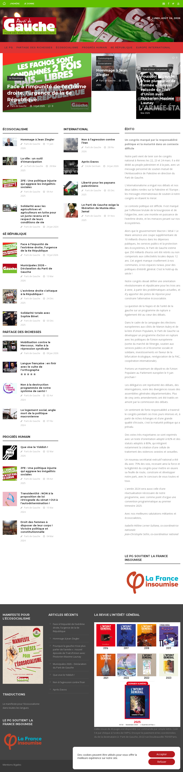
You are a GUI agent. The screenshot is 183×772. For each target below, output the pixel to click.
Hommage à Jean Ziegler (37, 139)
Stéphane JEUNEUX (153, 108)
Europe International (153, 47)
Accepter (162, 754)
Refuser (161, 761)
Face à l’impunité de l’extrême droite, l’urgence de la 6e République (46, 93)
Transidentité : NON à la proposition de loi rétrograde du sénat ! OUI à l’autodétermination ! (39, 498)
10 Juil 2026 (39, 106)
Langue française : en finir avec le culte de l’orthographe (38, 366)
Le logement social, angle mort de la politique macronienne (38, 413)
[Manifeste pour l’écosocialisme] (23, 654)
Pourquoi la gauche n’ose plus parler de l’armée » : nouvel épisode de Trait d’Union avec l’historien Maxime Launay (158, 89)
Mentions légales (12, 764)
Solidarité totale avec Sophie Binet (35, 314)
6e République (122, 47)
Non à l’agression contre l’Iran (69, 682)
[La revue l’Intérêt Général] (137, 674)
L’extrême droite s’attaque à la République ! (39, 292)
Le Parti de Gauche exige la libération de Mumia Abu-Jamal (100, 208)
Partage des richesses (34, 47)
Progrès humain (94, 47)
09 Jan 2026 (52, 353)
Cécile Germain (92, 166)
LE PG (8, 47)
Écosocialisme (67, 47)
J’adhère (15, 3)
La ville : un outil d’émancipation (32, 160)
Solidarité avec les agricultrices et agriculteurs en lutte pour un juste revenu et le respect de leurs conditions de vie (38, 214)
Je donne (29, 3)
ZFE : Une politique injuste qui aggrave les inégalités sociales (38, 184)
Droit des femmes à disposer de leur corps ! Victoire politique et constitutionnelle (37, 527)
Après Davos (90, 161)
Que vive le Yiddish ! (34, 447)
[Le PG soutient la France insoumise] (152, 581)
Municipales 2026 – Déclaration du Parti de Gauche (36, 268)
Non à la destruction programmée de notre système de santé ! (36, 388)
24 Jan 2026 (112, 166)
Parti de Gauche (18, 106)
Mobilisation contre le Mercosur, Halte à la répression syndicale (35, 345)
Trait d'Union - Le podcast (155, 69)
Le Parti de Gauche (33, 166)
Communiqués (105, 58)
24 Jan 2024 (52, 226)
